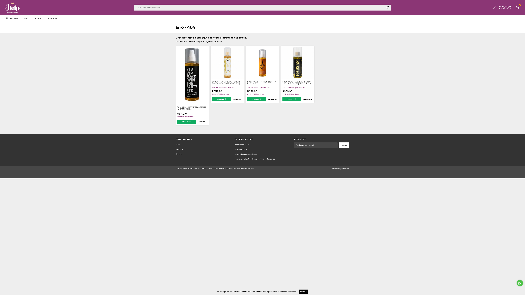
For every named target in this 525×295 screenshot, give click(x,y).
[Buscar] (388, 7)
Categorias (14, 18)
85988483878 (241, 149)
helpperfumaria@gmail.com (246, 154)
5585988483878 (242, 145)
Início (26, 18)
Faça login (506, 6)
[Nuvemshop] (340, 169)
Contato (52, 18)
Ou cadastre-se (504, 9)
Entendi (303, 291)
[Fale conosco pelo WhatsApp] (520, 283)
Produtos (39, 18)
